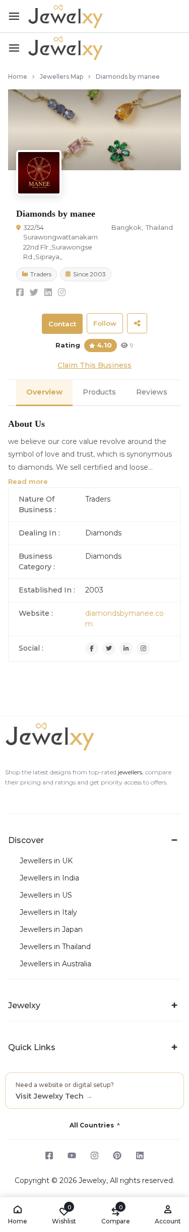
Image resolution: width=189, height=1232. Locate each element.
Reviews (151, 392)
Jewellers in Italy (48, 912)
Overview (44, 392)
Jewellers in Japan (51, 929)
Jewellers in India (49, 878)
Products (99, 392)
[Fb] (91, 648)
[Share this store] (137, 323)
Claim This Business (94, 365)
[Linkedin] (126, 648)
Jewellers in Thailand (55, 947)
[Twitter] (108, 648)
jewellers (129, 772)
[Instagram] (143, 648)
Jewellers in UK (46, 861)
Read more (28, 481)
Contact (62, 324)
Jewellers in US (46, 895)
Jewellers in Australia (55, 964)
